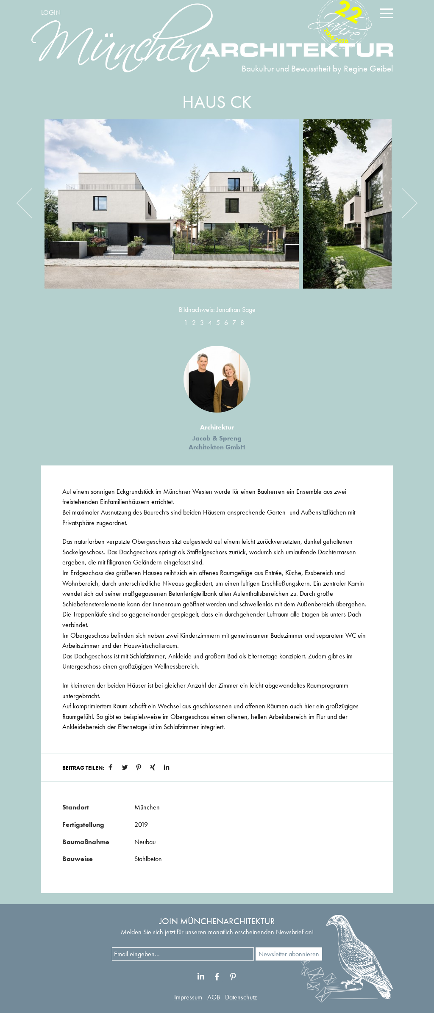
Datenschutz (241, 997)
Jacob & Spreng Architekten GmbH (217, 442)
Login (51, 12)
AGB (213, 997)
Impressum (188, 997)
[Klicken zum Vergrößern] (172, 210)
